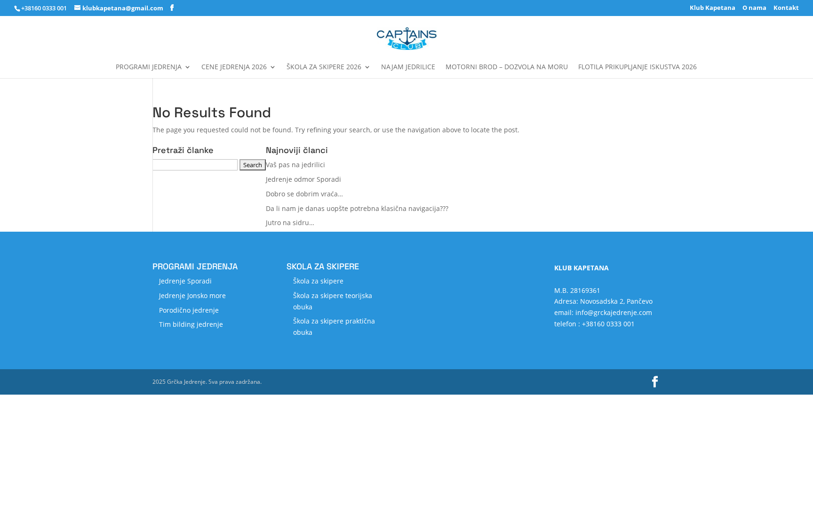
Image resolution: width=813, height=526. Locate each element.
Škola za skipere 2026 (324, 67)
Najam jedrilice (408, 67)
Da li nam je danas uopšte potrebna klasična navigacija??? (357, 208)
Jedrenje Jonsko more (192, 295)
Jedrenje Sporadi (185, 280)
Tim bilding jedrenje (191, 324)
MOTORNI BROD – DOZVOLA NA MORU (507, 67)
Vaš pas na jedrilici (295, 164)
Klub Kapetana (712, 8)
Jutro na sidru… (290, 222)
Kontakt (786, 8)
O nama (754, 8)
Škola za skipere (318, 280)
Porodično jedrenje (189, 310)
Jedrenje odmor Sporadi (303, 179)
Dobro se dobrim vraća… (304, 193)
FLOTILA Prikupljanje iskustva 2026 (637, 67)
